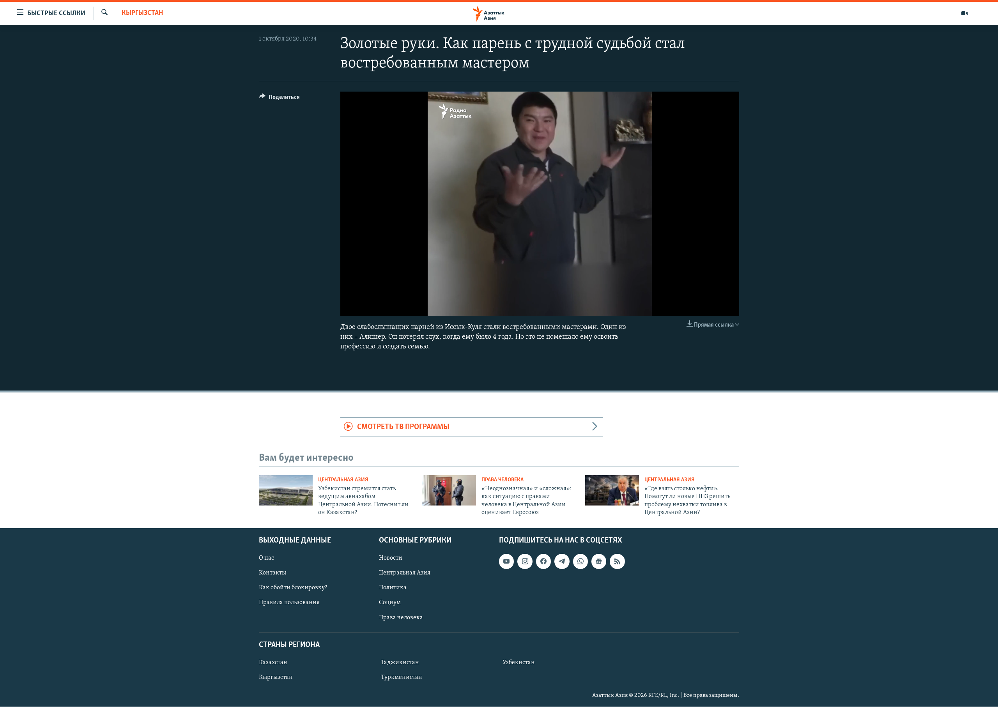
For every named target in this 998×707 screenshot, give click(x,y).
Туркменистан (401, 677)
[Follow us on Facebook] (543, 561)
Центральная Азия (343, 480)
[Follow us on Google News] (598, 561)
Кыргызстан (142, 13)
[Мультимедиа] (964, 13)
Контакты (272, 573)
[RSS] (617, 561)
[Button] (279, 99)
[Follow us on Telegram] (561, 561)
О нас (266, 558)
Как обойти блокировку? (293, 588)
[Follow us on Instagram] (524, 561)
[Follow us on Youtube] (506, 561)
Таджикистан (400, 662)
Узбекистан (519, 662)
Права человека (502, 480)
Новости (390, 558)
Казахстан (273, 662)
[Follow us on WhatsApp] (580, 561)
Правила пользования (289, 603)
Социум (390, 603)
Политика (393, 588)
